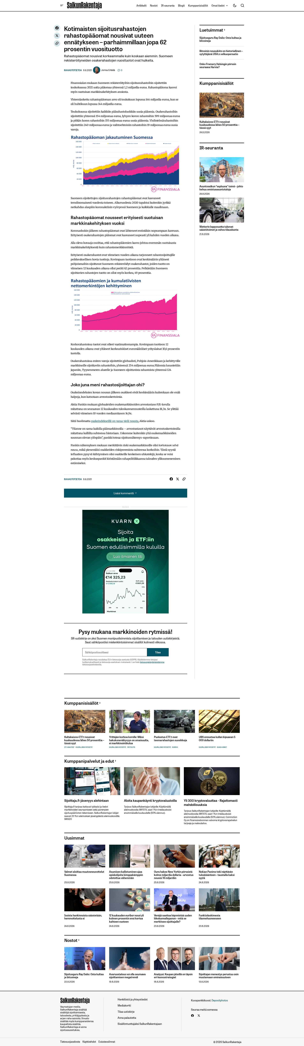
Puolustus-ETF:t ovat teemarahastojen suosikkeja (170, 738)
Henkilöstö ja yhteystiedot (133, 999)
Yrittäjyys (131, 747)
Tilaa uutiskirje (126, 1011)
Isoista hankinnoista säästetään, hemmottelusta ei (83, 917)
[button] (62, 5)
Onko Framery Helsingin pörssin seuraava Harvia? (217, 65)
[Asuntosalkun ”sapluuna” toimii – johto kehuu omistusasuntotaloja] (221, 169)
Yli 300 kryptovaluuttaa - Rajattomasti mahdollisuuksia (211, 802)
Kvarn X (175, 747)
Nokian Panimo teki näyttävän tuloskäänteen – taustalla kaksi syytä (217, 874)
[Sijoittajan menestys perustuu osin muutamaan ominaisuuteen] (219, 958)
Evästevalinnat (106, 1041)
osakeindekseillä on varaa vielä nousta (114, 421)
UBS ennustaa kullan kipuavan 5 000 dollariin (217, 738)
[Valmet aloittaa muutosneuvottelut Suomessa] (84, 856)
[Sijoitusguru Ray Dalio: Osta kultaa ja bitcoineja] (84, 958)
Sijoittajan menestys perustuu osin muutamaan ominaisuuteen (219, 976)
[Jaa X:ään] (57, 36)
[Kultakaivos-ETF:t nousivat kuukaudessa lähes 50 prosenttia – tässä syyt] (221, 105)
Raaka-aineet (222, 747)
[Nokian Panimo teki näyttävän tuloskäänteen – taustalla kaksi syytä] (219, 856)
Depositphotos (220, 1000)
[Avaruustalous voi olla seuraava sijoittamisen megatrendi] (129, 958)
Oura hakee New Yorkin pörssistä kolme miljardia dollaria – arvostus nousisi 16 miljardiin (173, 874)
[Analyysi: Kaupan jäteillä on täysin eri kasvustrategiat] (174, 958)
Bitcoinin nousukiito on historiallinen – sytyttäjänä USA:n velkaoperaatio (221, 52)
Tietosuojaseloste (70, 1041)
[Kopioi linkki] (57, 43)
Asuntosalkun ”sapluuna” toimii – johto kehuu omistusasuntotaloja (221, 188)
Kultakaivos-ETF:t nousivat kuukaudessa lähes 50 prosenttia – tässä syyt (219, 124)
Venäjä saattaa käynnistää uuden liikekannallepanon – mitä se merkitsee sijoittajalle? (173, 918)
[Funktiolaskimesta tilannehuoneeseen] (219, 899)
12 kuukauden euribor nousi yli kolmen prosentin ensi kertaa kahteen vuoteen (126, 918)
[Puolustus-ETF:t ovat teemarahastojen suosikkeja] (174, 721)
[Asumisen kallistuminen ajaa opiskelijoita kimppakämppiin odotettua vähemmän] (129, 856)
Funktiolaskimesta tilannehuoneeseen (210, 917)
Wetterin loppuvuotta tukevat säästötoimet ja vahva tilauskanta (218, 228)
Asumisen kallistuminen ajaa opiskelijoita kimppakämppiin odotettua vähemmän (126, 874)
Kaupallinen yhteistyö (84, 747)
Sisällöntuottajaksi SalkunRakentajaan (140, 1024)
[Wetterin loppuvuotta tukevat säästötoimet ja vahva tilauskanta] (221, 210)
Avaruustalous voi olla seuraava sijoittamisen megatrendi (127, 976)
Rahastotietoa (73, 70)
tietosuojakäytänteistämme (152, 662)
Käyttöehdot (89, 1041)
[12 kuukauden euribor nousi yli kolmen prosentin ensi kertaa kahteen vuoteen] (129, 899)
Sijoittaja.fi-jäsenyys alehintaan (86, 800)
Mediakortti (124, 1005)
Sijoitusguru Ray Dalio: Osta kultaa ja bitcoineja (220, 39)
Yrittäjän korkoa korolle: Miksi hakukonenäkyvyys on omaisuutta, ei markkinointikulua (129, 740)
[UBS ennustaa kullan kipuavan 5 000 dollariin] (219, 721)
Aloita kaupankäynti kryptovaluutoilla (150, 800)
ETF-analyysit (69, 747)
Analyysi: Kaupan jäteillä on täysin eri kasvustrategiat (173, 976)
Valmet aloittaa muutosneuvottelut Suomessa (84, 873)
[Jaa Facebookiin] (57, 28)
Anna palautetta (127, 1018)
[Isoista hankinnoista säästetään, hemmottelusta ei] (84, 899)
